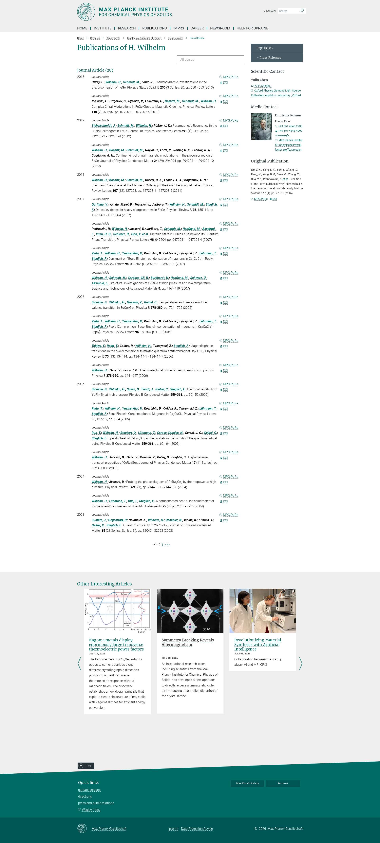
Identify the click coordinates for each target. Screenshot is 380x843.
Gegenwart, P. (117, 520)
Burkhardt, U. (160, 278)
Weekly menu (91, 810)
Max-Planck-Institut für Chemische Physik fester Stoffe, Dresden (288, 145)
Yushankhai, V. (132, 253)
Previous (79, 664)
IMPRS (178, 28)
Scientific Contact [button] (267, 71)
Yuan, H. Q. (104, 234)
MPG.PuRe (230, 77)
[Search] (302, 11)
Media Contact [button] (264, 107)
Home (82, 28)
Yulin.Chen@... (263, 85)
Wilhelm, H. (113, 82)
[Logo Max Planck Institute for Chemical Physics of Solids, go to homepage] (151, 12)
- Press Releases (269, 57)
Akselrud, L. (100, 283)
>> (168, 544)
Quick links (88, 782)
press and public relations (96, 803)
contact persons (89, 790)
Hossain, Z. (134, 302)
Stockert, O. (128, 433)
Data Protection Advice (197, 829)
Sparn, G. (133, 389)
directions (85, 796)
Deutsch (270, 10)
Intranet (283, 783)
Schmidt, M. (131, 82)
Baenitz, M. (172, 101)
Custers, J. (99, 520)
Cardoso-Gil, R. (138, 278)
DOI (225, 82)
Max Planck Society (247, 783)
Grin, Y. (136, 234)
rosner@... (284, 135)
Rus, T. (96, 433)
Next (301, 664)
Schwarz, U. (121, 234)
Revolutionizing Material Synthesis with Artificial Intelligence (257, 644)
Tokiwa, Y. (98, 346)
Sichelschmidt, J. (104, 125)
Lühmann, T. (208, 253)
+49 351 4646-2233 (290, 126)
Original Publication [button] (270, 161)
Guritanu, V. (100, 204)
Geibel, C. (150, 302)
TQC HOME (265, 48)
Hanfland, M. (192, 229)
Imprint (173, 829)
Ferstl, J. (148, 389)
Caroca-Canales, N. (170, 433)
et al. (145, 234)
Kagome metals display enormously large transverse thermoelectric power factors (116, 644)
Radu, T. (97, 253)
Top (89, 766)
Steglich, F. (99, 259)
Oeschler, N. (174, 520)
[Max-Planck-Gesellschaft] (84, 828)
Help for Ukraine (252, 28)
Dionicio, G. (100, 302)
